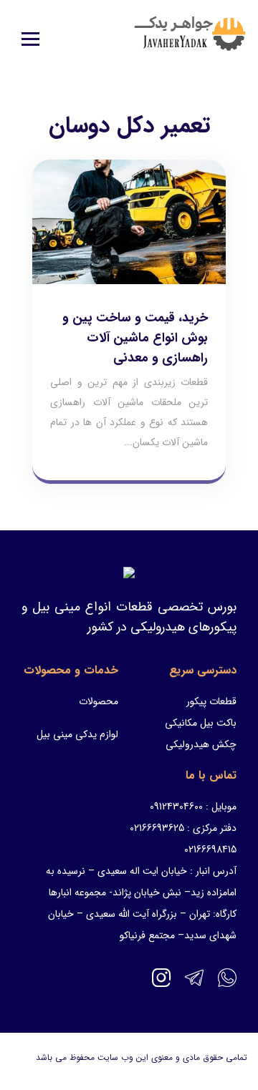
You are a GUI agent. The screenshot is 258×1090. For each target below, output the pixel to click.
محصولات (98, 701)
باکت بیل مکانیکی (200, 723)
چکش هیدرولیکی (201, 744)
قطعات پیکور (211, 701)
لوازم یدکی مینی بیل (77, 734)
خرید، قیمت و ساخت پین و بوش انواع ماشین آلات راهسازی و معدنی (135, 338)
